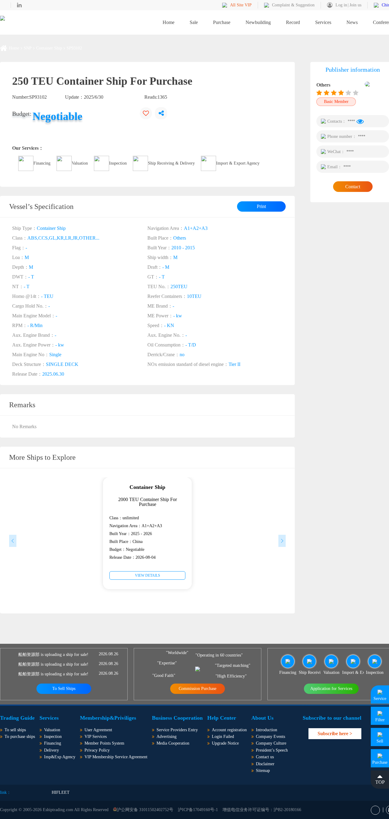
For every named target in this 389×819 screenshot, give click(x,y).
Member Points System (104, 743)
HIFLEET (61, 792)
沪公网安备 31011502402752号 (145, 809)
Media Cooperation (173, 743)
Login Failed (223, 736)
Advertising (167, 736)
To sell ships (15, 730)
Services (323, 22)
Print (261, 206)
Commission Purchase (197, 688)
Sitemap (263, 770)
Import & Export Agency (238, 163)
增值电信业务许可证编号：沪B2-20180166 (261, 809)
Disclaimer (265, 764)
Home (168, 22)
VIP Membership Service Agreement (115, 757)
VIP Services (95, 736)
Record (293, 22)
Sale (194, 22)
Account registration (229, 730)
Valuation (80, 163)
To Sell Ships (63, 688)
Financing (41, 163)
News (352, 22)
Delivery (51, 750)
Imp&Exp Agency (59, 757)
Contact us (265, 757)
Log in (341, 5)
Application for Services (331, 688)
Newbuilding (258, 22)
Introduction (266, 730)
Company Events (270, 736)
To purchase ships (20, 736)
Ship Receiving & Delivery (171, 163)
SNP (28, 48)
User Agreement (98, 730)
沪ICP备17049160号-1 (198, 809)
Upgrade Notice (225, 743)
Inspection (118, 163)
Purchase (221, 22)
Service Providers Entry (177, 730)
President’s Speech (272, 750)
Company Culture (271, 743)
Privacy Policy (97, 750)
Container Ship (49, 48)
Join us (355, 5)
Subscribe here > (335, 733)
